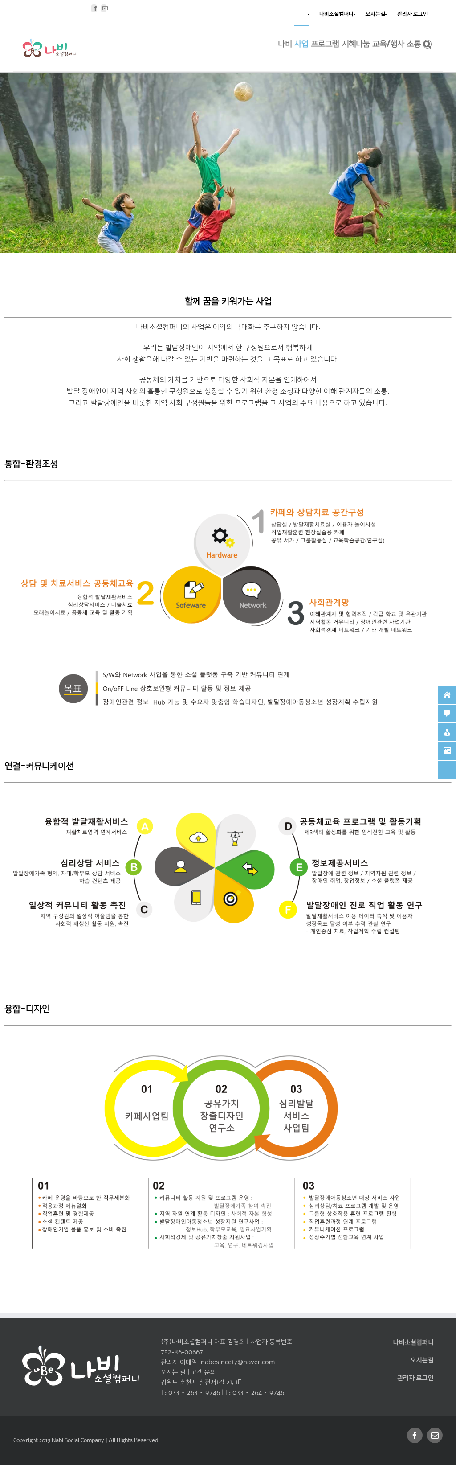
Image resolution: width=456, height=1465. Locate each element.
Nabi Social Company (79, 1441)
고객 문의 (203, 1372)
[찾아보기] (427, 43)
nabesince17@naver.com (238, 1362)
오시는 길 (173, 1372)
